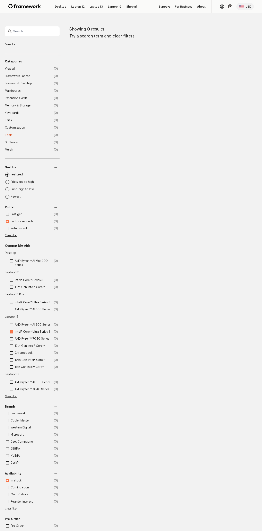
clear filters (123, 36)
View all (10, 68)
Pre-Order (17, 525)
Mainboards (13, 90)
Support (164, 6)
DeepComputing (22, 441)
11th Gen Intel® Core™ (29, 367)
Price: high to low (22, 189)
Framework (18, 413)
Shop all (132, 6)
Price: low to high (22, 182)
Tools (8, 135)
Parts (8, 120)
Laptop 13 (96, 6)
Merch (9, 149)
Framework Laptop (17, 76)
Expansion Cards (16, 98)
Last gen (16, 214)
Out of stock (19, 494)
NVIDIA (15, 455)
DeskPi (15, 462)
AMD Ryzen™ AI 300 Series (33, 309)
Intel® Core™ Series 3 (29, 280)
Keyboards (12, 113)
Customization (15, 127)
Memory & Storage (17, 105)
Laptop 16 (114, 6)
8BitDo (15, 448)
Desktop (60, 6)
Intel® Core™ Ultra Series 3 (32, 302)
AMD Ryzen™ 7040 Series (32, 338)
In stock (16, 480)
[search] (32, 31)
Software (11, 142)
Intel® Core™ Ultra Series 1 (32, 331)
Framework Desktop (18, 83)
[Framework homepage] (24, 6)
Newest (16, 196)
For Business (183, 6)
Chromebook (24, 352)
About (201, 6)
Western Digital (21, 427)
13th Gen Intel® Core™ (30, 287)
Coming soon (20, 487)
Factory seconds (22, 221)
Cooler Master (20, 420)
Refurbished (19, 228)
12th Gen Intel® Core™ (30, 360)
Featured (17, 174)
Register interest (22, 501)
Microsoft (17, 434)
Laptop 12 (78, 6)
